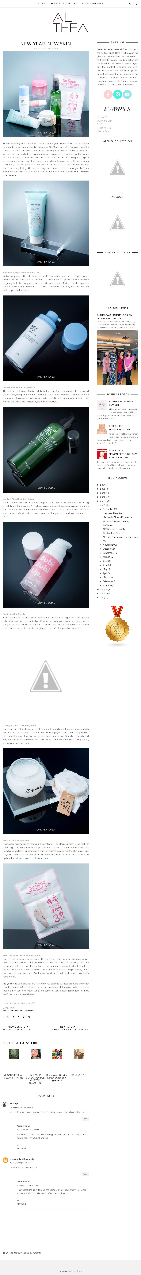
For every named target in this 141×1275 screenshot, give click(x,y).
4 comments (9, 1008)
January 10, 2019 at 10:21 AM (27, 1185)
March (106, 577)
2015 (102, 597)
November (108, 545)
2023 (102, 485)
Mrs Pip (14, 1103)
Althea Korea (75, 1271)
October (107, 549)
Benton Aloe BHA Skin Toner (18, 499)
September (108, 553)
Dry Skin (101, 124)
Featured (29, 1010)
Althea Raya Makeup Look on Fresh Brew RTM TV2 (114, 317)
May (105, 569)
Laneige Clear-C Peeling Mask (19, 725)
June (105, 565)
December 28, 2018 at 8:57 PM (21, 1107)
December (108, 509)
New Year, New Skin (113, 513)
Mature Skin (103, 131)
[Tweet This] (13, 1016)
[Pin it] (29, 1016)
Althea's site (33, 987)
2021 (102, 493)
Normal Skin (103, 117)
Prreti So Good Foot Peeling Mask (21, 955)
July (105, 561)
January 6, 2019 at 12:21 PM (20, 1163)
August (106, 557)
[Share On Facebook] (19, 1016)
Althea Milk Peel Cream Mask (19, 387)
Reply (85, 1119)
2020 (102, 497)
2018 (102, 505)
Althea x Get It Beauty (114, 529)
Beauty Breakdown (13, 1010)
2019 (102, 501)
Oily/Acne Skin (104, 120)
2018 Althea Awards (113, 533)
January (107, 585)
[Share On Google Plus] (24, 1016)
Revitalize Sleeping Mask (17, 840)
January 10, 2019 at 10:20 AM (28, 1130)
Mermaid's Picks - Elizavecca (117, 517)
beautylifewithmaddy (22, 1159)
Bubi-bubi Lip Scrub (14, 614)
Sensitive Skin (104, 128)
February (107, 581)
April (105, 573)
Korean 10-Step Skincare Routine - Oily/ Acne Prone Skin (123, 454)
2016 (102, 593)
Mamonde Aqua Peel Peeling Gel (21, 272)
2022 (102, 489)
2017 (102, 589)
